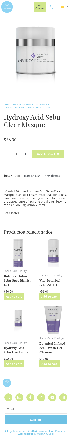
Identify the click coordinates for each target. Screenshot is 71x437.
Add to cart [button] (14, 296)
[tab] (12, 175)
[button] (27, 7)
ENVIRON (16, 104)
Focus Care (29, 104)
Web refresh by (36, 433)
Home (7, 104)
